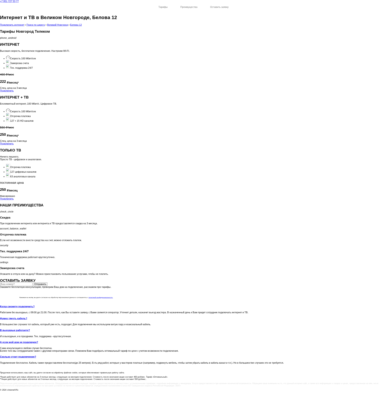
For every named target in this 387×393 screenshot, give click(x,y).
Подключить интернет (12, 25)
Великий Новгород (57, 25)
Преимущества (188, 7)
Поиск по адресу (35, 25)
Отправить (40, 284)
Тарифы (163, 7)
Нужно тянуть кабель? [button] (13, 318)
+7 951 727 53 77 (9, 1)
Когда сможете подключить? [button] (17, 306)
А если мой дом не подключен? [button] (19, 342)
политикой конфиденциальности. (101, 297)
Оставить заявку (219, 7)
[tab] (193, 306)
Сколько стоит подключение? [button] (18, 356)
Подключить (7, 90)
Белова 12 (76, 25)
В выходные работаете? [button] (15, 330)
